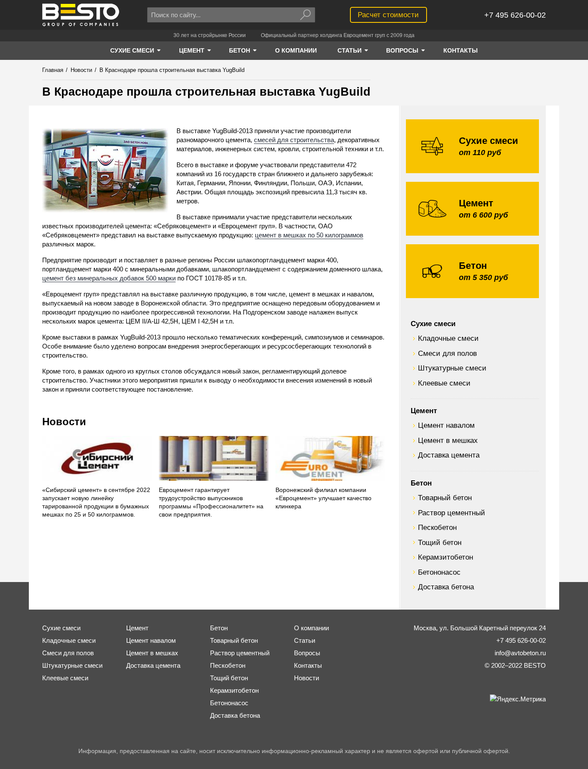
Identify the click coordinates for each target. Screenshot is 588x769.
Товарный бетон (445, 497)
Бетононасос (439, 572)
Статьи (304, 640)
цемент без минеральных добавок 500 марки (109, 278)
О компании (311, 628)
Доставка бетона (446, 587)
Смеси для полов (447, 353)
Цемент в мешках (448, 440)
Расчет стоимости (388, 15)
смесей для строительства (294, 139)
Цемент (424, 410)
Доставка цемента (449, 455)
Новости (64, 421)
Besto (80, 14)
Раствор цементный (451, 513)
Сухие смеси (433, 323)
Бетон (421, 483)
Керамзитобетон (445, 557)
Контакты (308, 665)
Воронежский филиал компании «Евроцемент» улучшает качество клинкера (323, 498)
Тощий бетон (439, 542)
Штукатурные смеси (452, 368)
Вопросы (307, 653)
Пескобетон (437, 527)
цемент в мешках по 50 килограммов (309, 235)
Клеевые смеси (444, 383)
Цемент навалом (446, 425)
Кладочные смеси (448, 338)
